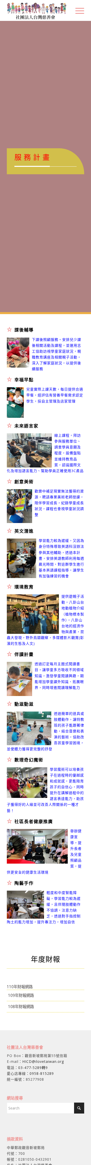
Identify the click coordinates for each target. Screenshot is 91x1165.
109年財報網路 (21, 995)
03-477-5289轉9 (33, 1067)
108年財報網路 (21, 1006)
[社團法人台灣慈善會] (38, 10)
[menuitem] (77, 10)
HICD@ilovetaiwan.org (43, 1061)
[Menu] (77, 10)
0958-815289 (42, 1073)
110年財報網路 (20, 986)
